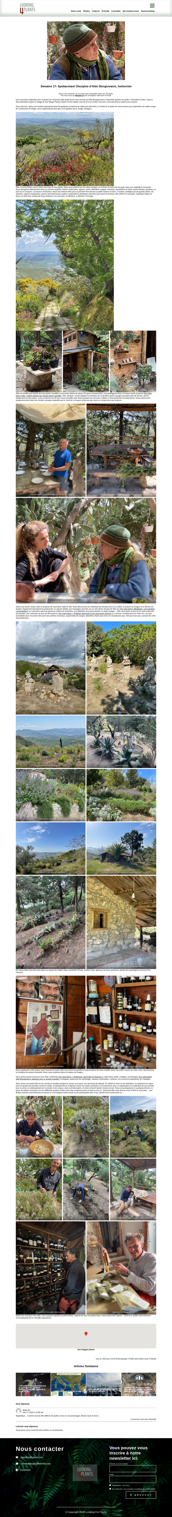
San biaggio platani (86, 1350)
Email (111, 1474)
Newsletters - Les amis (120, 1485)
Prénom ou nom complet (118, 1464)
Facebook (25, 1470)
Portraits (105, 11)
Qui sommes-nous (131, 11)
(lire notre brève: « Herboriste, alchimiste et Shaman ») (80, 1077)
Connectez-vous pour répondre (143, 1419)
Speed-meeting (147, 11)
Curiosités (116, 11)
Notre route (76, 11)
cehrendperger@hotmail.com (35, 1463)
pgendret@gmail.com (31, 1457)
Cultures (96, 11)
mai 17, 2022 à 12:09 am (33, 1412)
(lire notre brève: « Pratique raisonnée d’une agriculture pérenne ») (86, 614)
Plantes (86, 11)
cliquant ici (79, 95)
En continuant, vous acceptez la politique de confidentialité (133, 1489)
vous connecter (32, 1430)
